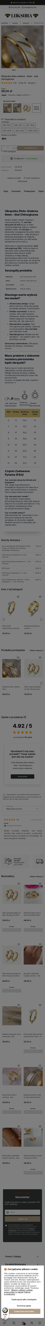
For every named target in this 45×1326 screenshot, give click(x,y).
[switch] (5, 1319)
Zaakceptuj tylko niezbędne (24, 1299)
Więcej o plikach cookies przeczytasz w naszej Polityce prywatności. (18, 1292)
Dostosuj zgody (24, 1306)
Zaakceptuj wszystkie (24, 1311)
